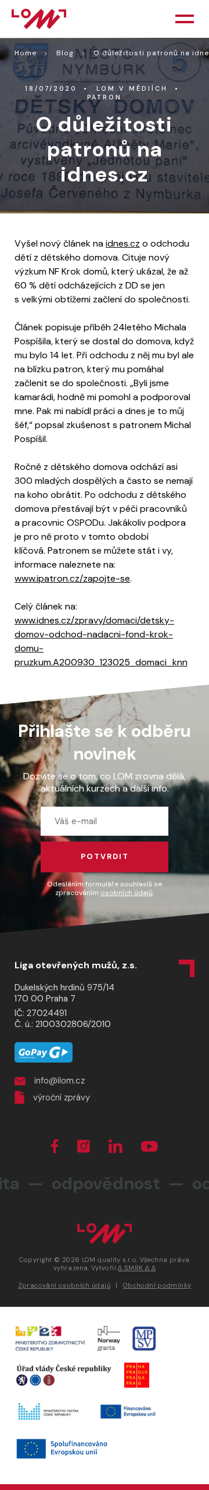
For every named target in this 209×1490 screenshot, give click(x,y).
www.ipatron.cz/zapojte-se (72, 578)
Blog (65, 53)
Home (26, 53)
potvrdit (105, 856)
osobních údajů (126, 892)
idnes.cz (123, 243)
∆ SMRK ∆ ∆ (137, 1268)
